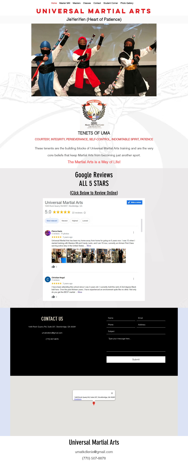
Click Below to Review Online (94, 193)
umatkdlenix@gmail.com (52, 333)
